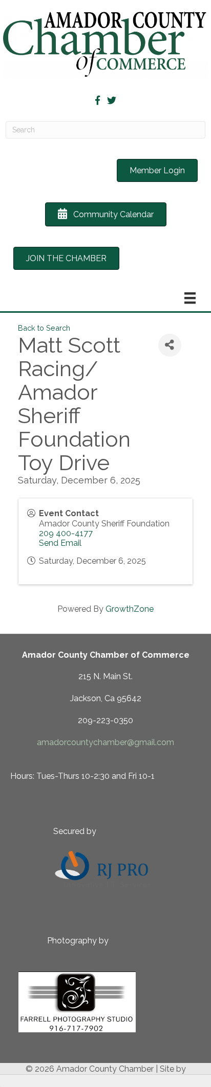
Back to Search (44, 327)
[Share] (169, 345)
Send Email (60, 543)
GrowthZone (130, 609)
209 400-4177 (66, 533)
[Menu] (190, 298)
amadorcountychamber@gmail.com (105, 742)
